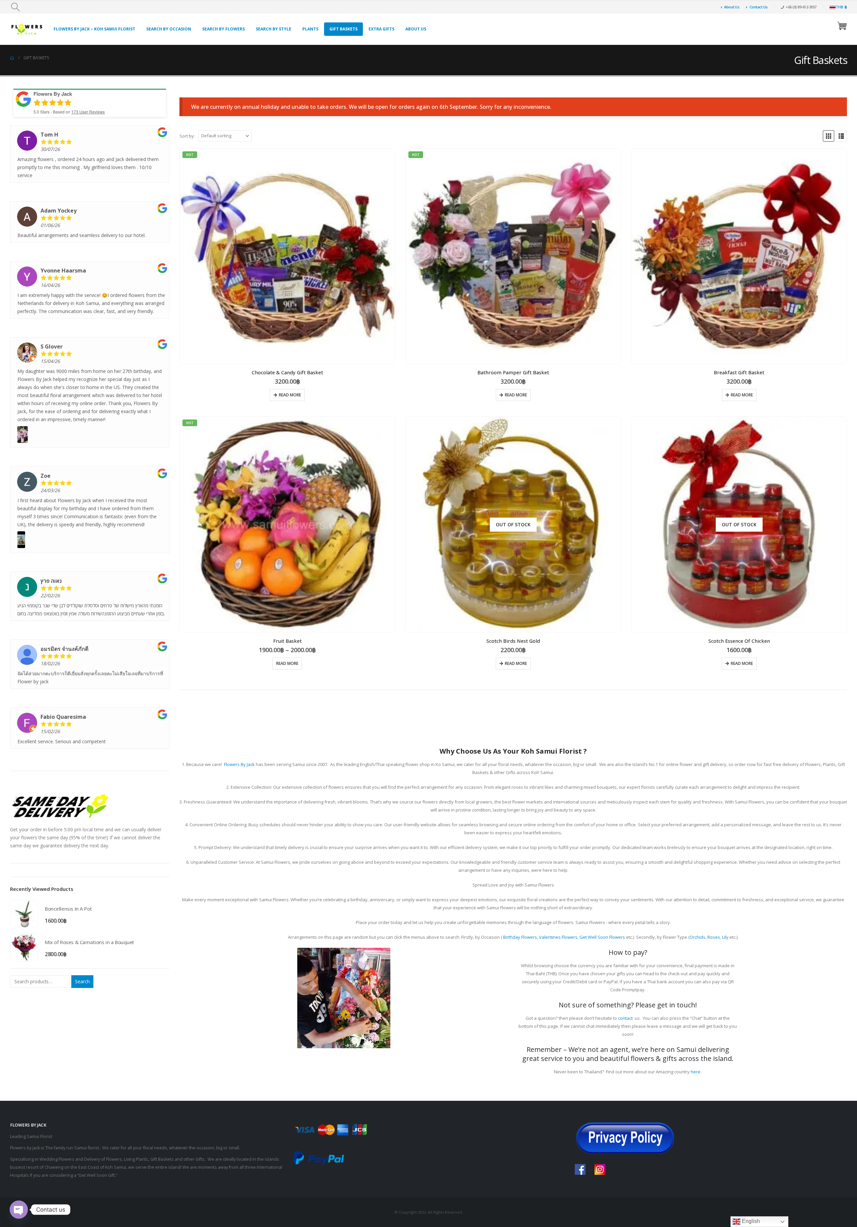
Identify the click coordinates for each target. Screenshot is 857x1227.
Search (82, 981)
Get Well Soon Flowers (602, 937)
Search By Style (273, 29)
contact (625, 1018)
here (695, 1072)
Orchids (697, 937)
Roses (713, 937)
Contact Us (759, 6)
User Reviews (88, 111)
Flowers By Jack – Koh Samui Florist (94, 29)
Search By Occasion (168, 29)
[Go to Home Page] (12, 58)
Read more (290, 395)
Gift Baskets (343, 29)
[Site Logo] (27, 28)
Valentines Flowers (558, 937)
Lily (725, 937)
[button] (15, 7)
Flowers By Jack (239, 764)
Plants (310, 29)
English (750, 1221)
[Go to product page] (739, 256)
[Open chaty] (19, 1210)
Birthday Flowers (520, 937)
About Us (731, 6)
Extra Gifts (381, 29)
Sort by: (187, 136)
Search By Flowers (223, 29)
